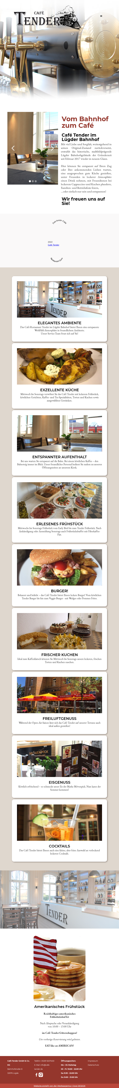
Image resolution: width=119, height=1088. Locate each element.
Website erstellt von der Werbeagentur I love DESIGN (59, 1086)
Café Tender (53, 245)
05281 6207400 (47, 1061)
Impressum (93, 1061)
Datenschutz (93, 1065)
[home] (50, 16)
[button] (101, 16)
